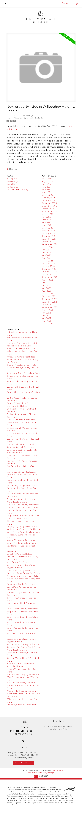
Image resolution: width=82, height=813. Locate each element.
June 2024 (46, 253)
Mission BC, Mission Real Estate (21, 540)
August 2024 (47, 247)
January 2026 (48, 201)
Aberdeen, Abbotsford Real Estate (22, 343)
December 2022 (49, 299)
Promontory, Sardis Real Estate (21, 584)
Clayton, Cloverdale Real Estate (21, 420)
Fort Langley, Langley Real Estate (22, 486)
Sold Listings (12, 187)
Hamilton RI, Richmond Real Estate (22, 507)
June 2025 (47, 220)
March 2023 (47, 294)
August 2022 (47, 310)
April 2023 (46, 291)
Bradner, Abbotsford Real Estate (21, 365)
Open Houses (13, 184)
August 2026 (47, 181)
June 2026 (46, 187)
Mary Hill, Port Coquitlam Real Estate (23, 532)
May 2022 (46, 318)
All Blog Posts (12, 179)
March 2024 (47, 261)
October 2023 (48, 275)
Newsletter (12, 551)
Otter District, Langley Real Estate (22, 571)
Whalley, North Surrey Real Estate (22, 691)
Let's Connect (23, 763)
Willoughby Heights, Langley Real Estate (28, 118)
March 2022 (47, 324)
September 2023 (49, 277)
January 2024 (48, 266)
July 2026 (46, 184)
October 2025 (48, 209)
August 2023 (47, 280)
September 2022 (49, 307)
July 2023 (46, 283)
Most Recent (47, 179)
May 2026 (46, 190)
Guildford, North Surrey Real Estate (23, 505)
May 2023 (46, 288)
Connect (65, 3)
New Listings (12, 181)
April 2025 (46, 225)
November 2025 (49, 206)
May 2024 (46, 255)
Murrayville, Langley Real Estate (21, 543)
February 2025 (48, 231)
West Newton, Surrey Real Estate (22, 683)
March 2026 (47, 195)
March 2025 (47, 228)
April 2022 (46, 321)
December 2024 (49, 236)
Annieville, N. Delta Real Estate (21, 357)
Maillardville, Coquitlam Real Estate (23, 529)
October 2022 (48, 305)
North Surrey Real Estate (18, 562)
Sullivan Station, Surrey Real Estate (23, 644)
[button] (77, 4)
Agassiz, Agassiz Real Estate (20, 346)
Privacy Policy (58, 770)
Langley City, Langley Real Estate (22, 527)
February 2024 (48, 264)
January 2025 (48, 234)
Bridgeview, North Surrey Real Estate (23, 373)
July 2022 (46, 313)
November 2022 (49, 302)
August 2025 (47, 214)
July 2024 (46, 250)
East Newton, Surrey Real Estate (21, 472)
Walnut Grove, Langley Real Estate (23, 675)
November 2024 (49, 239)
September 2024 (49, 244)
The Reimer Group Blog (17, 190)
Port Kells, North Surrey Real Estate (22, 576)
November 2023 (49, 272)
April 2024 (46, 258)
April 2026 (46, 192)
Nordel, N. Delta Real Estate (19, 554)
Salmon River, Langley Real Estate (22, 609)
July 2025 (46, 217)
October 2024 (48, 242)
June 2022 (46, 316)
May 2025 (46, 222)
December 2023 (49, 269)
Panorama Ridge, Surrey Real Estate (23, 573)
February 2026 (48, 198)
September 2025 (49, 212)
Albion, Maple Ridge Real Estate (21, 349)
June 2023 (46, 286)
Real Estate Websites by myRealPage (41, 773)
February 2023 (48, 296)
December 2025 (49, 203)
